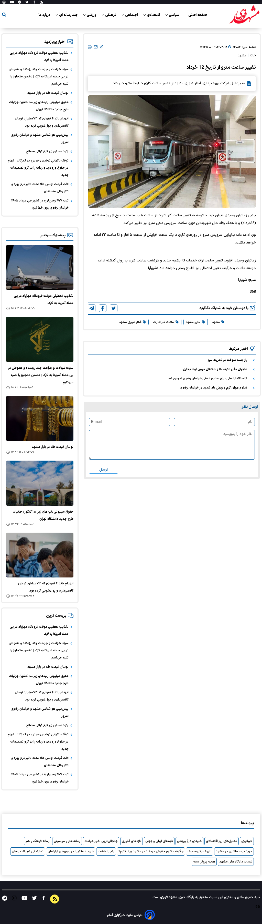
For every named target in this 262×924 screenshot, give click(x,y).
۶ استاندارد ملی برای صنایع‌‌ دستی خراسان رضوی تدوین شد (207, 378)
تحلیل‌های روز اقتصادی (221, 841)
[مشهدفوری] (244, 14)
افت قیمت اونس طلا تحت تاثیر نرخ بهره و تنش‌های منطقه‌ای (40, 188)
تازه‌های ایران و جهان (159, 841)
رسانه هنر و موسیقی (67, 841)
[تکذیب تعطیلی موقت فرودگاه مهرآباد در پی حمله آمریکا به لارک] (39, 267)
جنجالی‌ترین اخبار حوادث (101, 841)
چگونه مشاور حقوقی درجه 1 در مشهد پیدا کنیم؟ (150, 851)
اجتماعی (132, 15)
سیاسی (174, 15)
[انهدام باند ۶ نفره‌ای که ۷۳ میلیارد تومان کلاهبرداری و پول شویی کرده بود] (39, 555)
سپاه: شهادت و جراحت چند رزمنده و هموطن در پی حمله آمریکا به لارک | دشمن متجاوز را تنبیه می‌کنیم (39, 76)
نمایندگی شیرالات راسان (27, 851)
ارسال (103, 469)
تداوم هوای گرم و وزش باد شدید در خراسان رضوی (213, 387)
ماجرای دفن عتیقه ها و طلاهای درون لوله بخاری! (214, 369)
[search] (4, 15)
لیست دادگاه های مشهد (235, 861)
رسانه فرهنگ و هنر (38, 841)
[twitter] (113, 308)
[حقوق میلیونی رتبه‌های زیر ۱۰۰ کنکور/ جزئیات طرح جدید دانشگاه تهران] (39, 483)
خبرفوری (246, 841)
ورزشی (92, 15)
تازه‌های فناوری (131, 841)
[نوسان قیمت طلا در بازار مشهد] (39, 418)
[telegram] (91, 308)
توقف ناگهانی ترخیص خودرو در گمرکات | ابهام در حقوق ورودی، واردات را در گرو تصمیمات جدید (38, 167)
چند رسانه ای (69, 15)
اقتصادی (154, 15)
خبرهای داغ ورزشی (189, 841)
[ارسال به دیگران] (95, 47)
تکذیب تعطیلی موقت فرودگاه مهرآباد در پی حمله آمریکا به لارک (39, 57)
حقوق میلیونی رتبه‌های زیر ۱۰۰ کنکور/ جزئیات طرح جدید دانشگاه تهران (39, 106)
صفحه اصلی (197, 15)
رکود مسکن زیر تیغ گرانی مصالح (47, 151)
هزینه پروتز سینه (204, 861)
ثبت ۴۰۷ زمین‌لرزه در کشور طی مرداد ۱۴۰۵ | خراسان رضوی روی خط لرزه (39, 204)
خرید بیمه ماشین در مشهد (234, 851)
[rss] (41, 2)
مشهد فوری (168, 897)
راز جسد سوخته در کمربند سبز (227, 360)
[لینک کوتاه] (102, 47)
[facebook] (102, 308)
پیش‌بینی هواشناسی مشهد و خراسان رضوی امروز (40, 139)
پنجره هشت (106, 851)
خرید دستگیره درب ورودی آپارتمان (71, 851)
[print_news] (90, 47)
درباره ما (44, 15)
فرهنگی (111, 15)
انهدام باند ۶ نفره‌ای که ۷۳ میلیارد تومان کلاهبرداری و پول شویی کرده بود (42, 122)
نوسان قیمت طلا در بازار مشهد (48, 93)
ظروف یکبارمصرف (200, 851)
